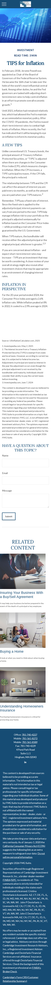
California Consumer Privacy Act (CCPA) (24, 845)
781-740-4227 (29, 734)
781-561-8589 (29, 742)
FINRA (6, 879)
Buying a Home (12, 651)
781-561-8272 (29, 738)
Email (5, 473)
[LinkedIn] (25, 762)
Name (5, 455)
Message (7, 490)
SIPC (13, 879)
